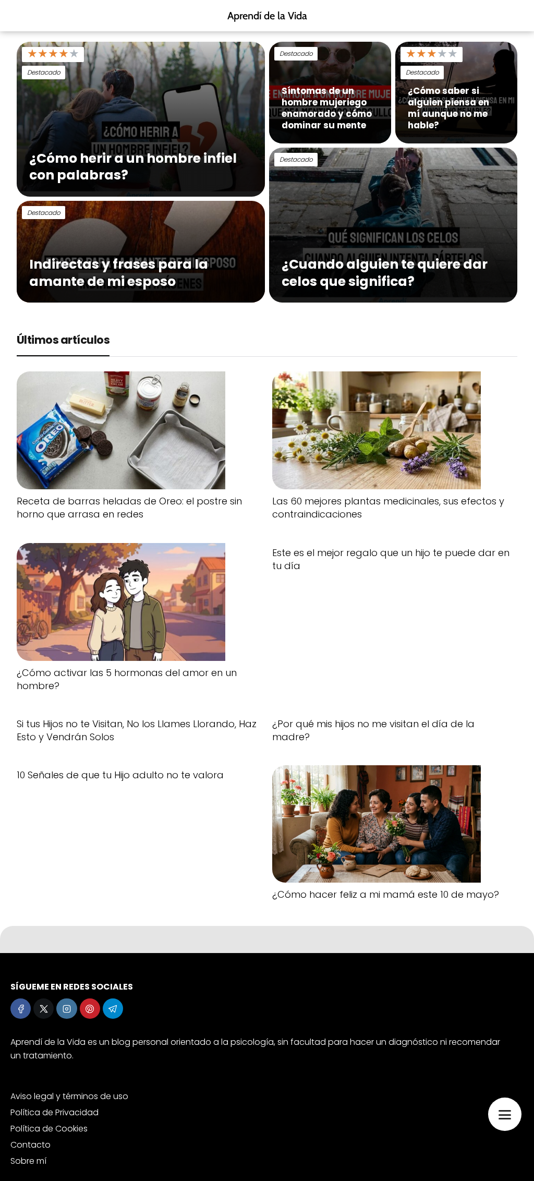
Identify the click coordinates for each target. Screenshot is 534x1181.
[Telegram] (113, 1008)
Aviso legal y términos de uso (69, 1096)
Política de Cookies (49, 1129)
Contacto (30, 1145)
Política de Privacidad (54, 1112)
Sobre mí (28, 1161)
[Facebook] (20, 1008)
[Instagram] (66, 1008)
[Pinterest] (90, 1008)
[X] (43, 1008)
